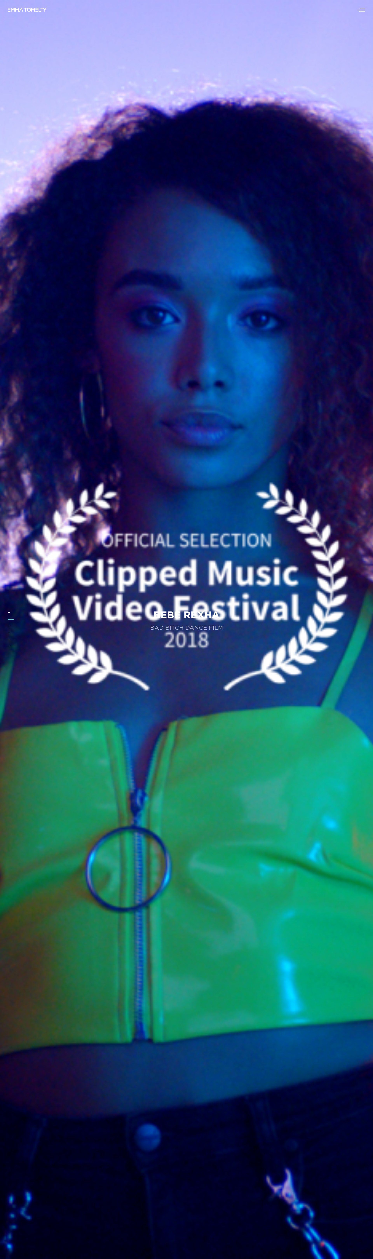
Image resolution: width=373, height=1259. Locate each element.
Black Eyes (186, 626)
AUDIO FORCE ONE (186, 614)
